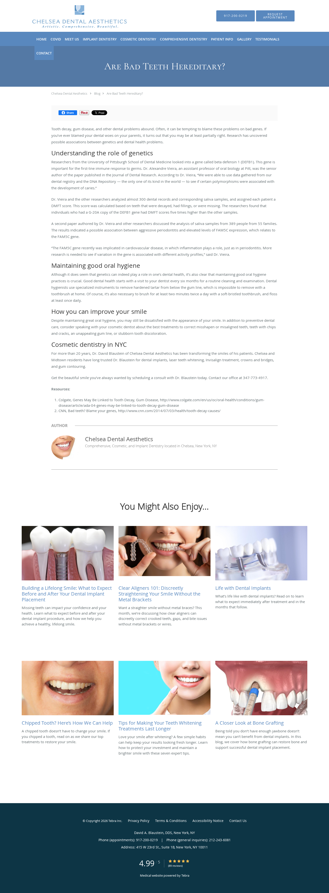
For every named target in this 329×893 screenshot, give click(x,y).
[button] (275, 15)
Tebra (185, 875)
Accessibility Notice (208, 820)
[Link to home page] (72, 16)
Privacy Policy (138, 820)
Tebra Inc (114, 821)
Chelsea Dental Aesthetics (69, 93)
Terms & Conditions (171, 820)
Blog (97, 93)
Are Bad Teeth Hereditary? (125, 93)
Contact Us (238, 820)
